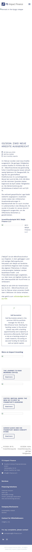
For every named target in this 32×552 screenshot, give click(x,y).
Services (5, 481)
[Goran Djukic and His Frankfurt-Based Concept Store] (12, 419)
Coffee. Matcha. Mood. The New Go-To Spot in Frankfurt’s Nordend (15, 400)
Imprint (14, 549)
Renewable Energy (7, 494)
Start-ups (5, 492)
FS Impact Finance (11, 547)
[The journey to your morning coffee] (12, 361)
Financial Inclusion (7, 490)
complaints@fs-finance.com (13, 533)
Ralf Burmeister (9, 154)
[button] (29, 4)
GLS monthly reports (11, 156)
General (4, 512)
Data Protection (22, 549)
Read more (9, 377)
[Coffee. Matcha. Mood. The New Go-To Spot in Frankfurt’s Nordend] (12, 389)
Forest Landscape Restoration (11, 496)
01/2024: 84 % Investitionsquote (9, 448)
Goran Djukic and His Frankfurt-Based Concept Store (15, 430)
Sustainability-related (8, 510)
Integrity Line (6, 522)
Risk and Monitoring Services (11, 498)
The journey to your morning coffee (12, 371)
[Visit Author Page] (16, 309)
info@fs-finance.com (10, 473)
